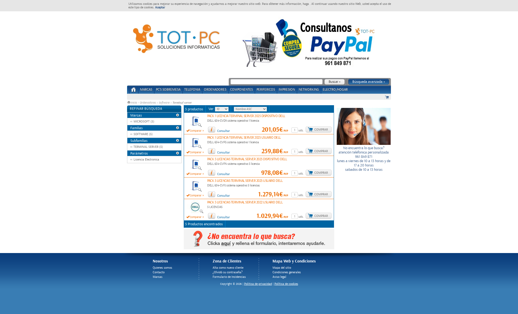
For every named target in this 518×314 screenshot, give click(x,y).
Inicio (134, 102)
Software (164, 102)
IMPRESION (287, 90)
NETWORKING (309, 90)
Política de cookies (286, 284)
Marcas (146, 90)
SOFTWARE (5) (143, 134)
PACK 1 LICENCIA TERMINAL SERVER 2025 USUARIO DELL (244, 138)
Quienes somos (162, 267)
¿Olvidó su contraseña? (228, 272)
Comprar (321, 129)
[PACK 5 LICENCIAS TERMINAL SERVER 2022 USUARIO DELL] (195, 212)
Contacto (159, 272)
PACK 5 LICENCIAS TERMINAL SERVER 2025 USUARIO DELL (244, 181)
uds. (301, 130)
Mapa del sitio (281, 267)
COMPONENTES (241, 90)
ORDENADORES (215, 90)
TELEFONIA (192, 90)
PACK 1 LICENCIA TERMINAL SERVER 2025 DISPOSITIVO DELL (246, 116)
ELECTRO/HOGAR (335, 90)
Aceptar (160, 7)
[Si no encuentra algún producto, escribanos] (259, 248)
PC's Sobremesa (168, 90)
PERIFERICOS (266, 90)
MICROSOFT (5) (144, 121)
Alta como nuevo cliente (228, 267)
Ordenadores (148, 102)
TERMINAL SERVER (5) (148, 147)
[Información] (211, 129)
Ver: (212, 109)
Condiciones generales (286, 272)
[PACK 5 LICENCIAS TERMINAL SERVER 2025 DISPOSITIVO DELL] (195, 169)
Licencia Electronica (146, 159)
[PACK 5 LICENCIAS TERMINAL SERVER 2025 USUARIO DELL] (195, 191)
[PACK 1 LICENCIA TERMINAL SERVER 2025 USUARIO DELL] (195, 148)
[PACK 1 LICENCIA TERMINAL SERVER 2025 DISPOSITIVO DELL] (195, 126)
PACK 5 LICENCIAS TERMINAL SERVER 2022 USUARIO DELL (244, 202)
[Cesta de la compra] (387, 97)
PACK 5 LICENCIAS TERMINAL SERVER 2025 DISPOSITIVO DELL (247, 159)
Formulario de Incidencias (229, 277)
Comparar (196, 130)
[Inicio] (133, 91)
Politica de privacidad (258, 284)
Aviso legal (279, 277)
